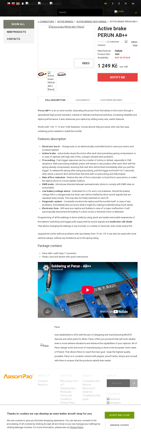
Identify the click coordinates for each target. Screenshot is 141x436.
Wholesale (65, 391)
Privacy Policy (76, 427)
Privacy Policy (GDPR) (67, 404)
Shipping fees (67, 388)
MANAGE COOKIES (119, 425)
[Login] (119, 12)
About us (43, 384)
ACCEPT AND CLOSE (119, 415)
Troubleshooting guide (91, 397)
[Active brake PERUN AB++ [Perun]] (66, 27)
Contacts (43, 381)
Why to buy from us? (69, 383)
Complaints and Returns (91, 383)
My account (89, 388)
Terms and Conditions (66, 397)
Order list (87, 391)
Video (86, 63)
